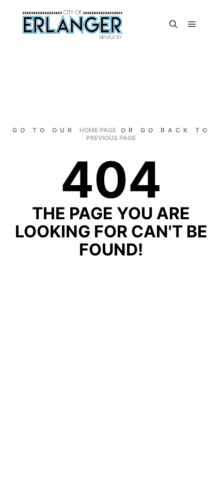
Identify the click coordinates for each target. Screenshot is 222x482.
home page (98, 130)
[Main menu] (192, 24)
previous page (111, 138)
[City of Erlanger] (72, 24)
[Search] (173, 24)
